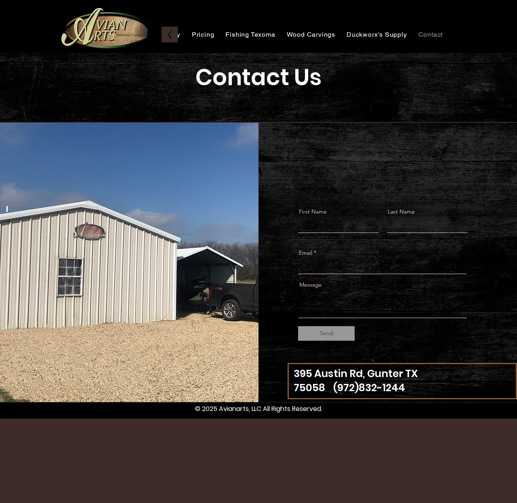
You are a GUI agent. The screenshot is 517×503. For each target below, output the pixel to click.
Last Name (401, 211)
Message (310, 284)
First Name (313, 211)
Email (305, 253)
